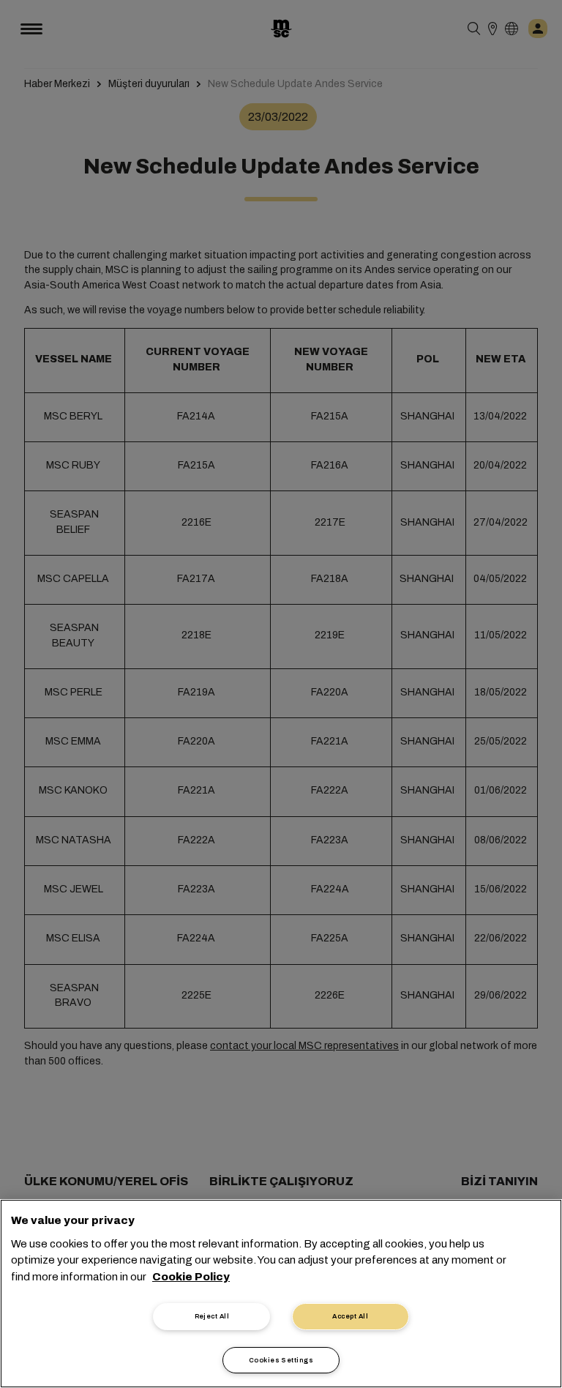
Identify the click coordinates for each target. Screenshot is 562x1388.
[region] (281, 1293)
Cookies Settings (281, 1360)
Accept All (350, 1316)
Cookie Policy (191, 1277)
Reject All (212, 1316)
